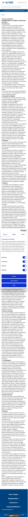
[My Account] (23, 2)
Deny (14, 285)
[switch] (24, 262)
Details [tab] (14, 234)
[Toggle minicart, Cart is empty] (25, 2)
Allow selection (14, 280)
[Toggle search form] (3, 7)
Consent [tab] (5, 234)
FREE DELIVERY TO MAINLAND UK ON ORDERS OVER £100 (14, 10)
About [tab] (22, 234)
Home (3, 14)
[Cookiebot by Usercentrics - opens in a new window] (20, 231)
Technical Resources (7, 509)
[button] (14, 494)
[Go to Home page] (9, 2)
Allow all (14, 276)
